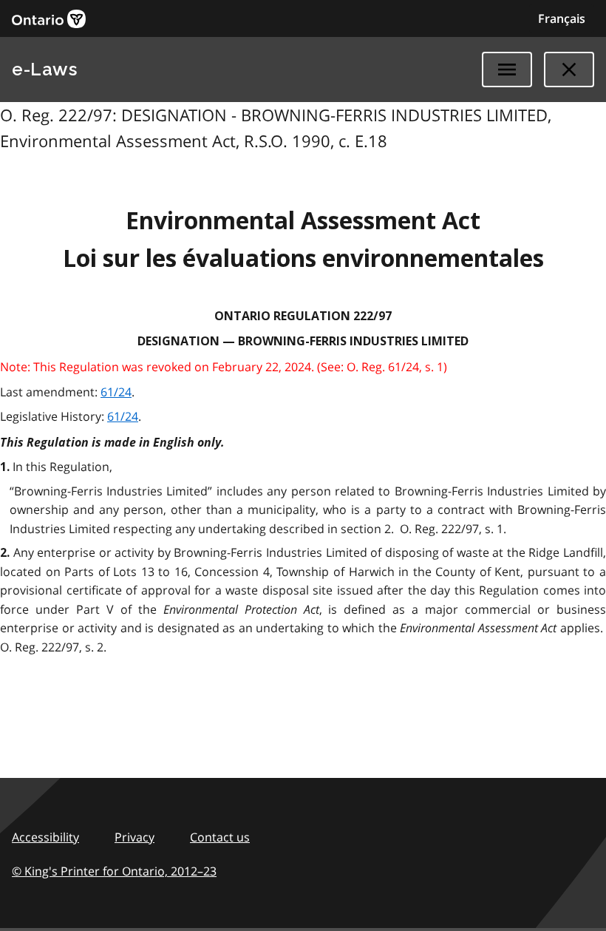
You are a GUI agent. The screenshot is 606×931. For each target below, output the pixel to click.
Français (561, 18)
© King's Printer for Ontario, (114, 871)
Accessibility (45, 837)
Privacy (134, 837)
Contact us (220, 837)
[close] (569, 69)
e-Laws (44, 69)
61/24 (116, 392)
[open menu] (507, 69)
